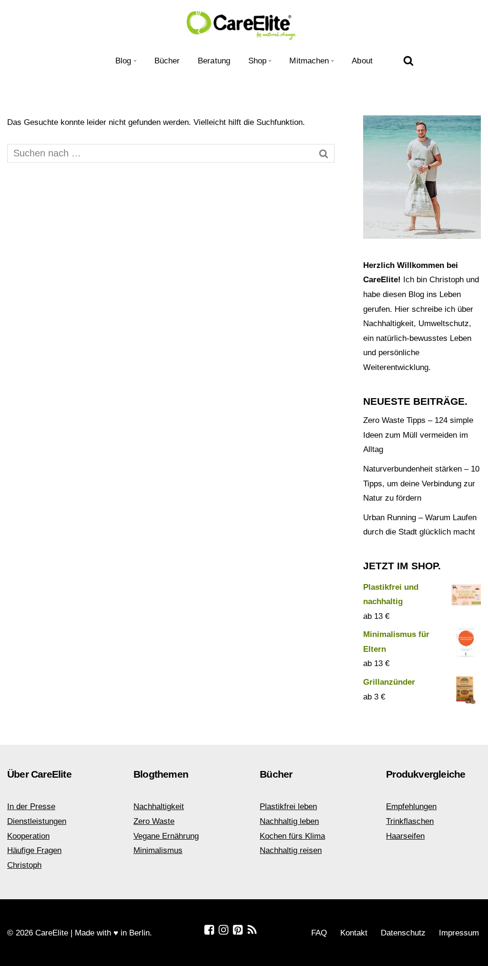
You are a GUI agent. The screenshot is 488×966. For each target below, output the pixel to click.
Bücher (167, 60)
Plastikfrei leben (288, 806)
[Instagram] (223, 929)
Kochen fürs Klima (292, 836)
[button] (135, 61)
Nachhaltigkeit (158, 806)
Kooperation (28, 836)
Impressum (459, 932)
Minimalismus (158, 850)
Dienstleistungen (36, 821)
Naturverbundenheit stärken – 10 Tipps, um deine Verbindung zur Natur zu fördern (421, 483)
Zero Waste (153, 821)
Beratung (214, 60)
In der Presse (31, 806)
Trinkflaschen (410, 821)
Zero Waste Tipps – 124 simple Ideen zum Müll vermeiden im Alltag (418, 435)
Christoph (24, 865)
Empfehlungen (411, 806)
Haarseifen (405, 836)
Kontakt (353, 932)
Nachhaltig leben (289, 821)
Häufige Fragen (34, 850)
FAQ (319, 932)
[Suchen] (408, 60)
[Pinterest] (238, 929)
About (362, 60)
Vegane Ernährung (166, 836)
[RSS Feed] (252, 929)
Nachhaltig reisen (291, 850)
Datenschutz (403, 932)
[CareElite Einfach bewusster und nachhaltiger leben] (244, 25)
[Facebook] (209, 929)
